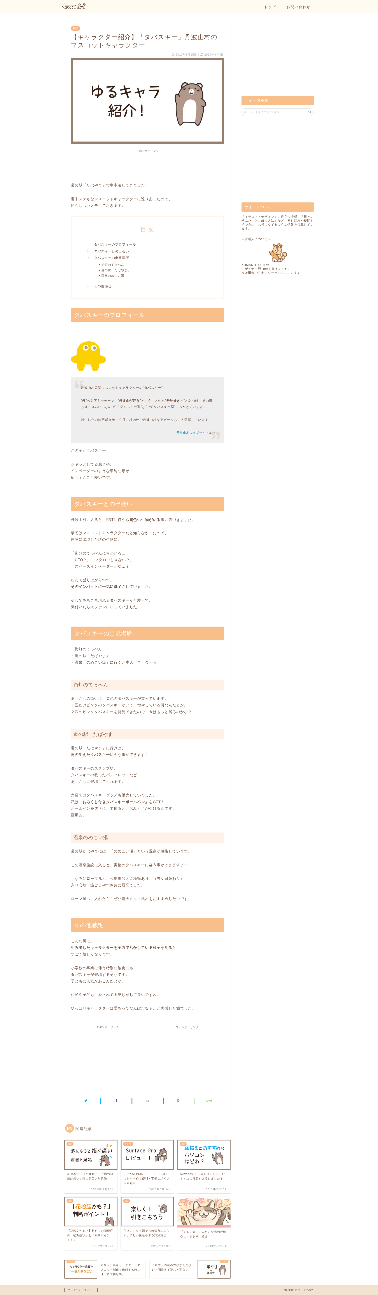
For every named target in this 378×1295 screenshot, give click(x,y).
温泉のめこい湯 (112, 275)
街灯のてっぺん (112, 264)
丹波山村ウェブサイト (193, 432)
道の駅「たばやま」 (116, 270)
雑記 (75, 28)
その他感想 (103, 286)
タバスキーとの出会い (111, 251)
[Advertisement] (147, 164)
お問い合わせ (298, 7)
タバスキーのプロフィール (115, 244)
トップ (270, 7)
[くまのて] (74, 8)
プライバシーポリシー (81, 1290)
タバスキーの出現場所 (111, 258)
